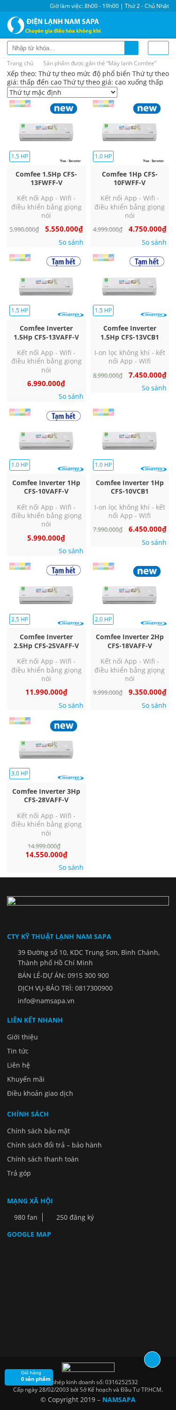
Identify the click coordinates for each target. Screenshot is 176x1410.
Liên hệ (18, 1065)
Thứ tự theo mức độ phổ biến (84, 73)
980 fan (25, 1217)
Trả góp (19, 1173)
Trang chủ (20, 63)
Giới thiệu (22, 1036)
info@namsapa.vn (46, 1000)
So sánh (71, 242)
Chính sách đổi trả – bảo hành (54, 1144)
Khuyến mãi (26, 1079)
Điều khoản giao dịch (40, 1093)
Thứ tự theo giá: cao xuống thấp (113, 81)
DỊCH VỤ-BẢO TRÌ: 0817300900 (65, 988)
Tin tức (18, 1050)
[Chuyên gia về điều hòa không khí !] (56, 25)
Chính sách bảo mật (38, 1130)
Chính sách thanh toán (43, 1158)
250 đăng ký (74, 1217)
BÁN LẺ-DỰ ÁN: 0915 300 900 (63, 975)
